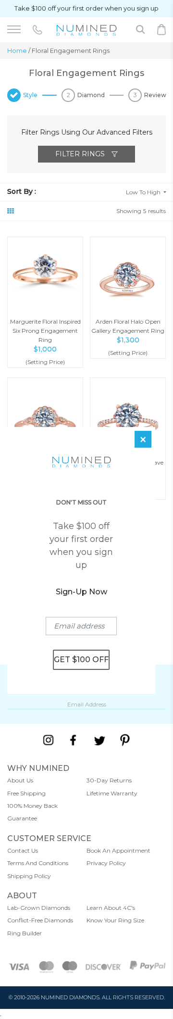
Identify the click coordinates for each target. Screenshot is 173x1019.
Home (17, 50)
